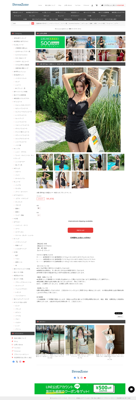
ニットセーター (20, 161)
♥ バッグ (118, 16)
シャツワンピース (20, 142)
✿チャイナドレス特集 (89, 12)
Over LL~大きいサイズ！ (23, 105)
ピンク (17, 306)
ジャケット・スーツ (21, 225)
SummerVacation (74, 23)
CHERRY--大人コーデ (22, 61)
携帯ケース (18, 262)
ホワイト (18, 312)
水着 (95, 23)
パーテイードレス (20, 78)
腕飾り (17, 208)
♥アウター (104, 16)
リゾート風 (64, 23)
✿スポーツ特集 (82, 19)
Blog (60, 5)
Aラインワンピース (21, 128)
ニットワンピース (20, 122)
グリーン (18, 329)
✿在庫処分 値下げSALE (32, 12)
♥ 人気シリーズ (46, 12)
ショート (18, 85)
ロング (17, 81)
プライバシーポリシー (21, 354)
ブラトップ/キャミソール (23, 282)
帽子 (16, 255)
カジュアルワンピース (22, 138)
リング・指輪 (19, 215)
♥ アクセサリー (75, 16)
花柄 (91, 23)
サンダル (18, 188)
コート (17, 228)
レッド (17, 326)
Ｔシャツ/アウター (21, 289)
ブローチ (18, 205)
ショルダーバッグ (20, 248)
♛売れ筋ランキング (18, 12)
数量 (38, 212)
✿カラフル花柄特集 (104, 12)
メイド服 (18, 145)
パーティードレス (54, 23)
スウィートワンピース (22, 135)
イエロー (18, 322)
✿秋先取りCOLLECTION (118, 12)
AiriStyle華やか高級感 (22, 65)
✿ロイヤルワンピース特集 (39, 19)
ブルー (17, 319)
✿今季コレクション (61, 12)
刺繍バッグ (18, 245)
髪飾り (17, 212)
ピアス (116, 23)
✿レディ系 (18, 165)
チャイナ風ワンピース (22, 132)
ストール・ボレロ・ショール (24, 235)
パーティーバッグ (20, 242)
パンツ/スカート (20, 295)
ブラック (18, 309)
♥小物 (25, 19)
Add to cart (80, 230)
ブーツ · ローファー (21, 192)
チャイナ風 (101, 23)
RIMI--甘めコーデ (20, 58)
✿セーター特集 (54, 19)
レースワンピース (20, 115)
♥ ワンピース (17, 16)
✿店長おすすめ (68, 19)
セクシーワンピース (21, 108)
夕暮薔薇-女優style (21, 48)
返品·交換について (50, 5)
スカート (18, 171)
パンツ (17, 175)
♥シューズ (61, 16)
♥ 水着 (89, 16)
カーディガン (19, 232)
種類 (38, 205)
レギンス (18, 292)
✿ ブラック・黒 (20, 88)
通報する (120, 316)
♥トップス (32, 16)
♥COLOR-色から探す (111, 19)
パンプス (18, 185)
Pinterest (86, 5)
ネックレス (18, 202)
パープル (18, 316)
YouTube (77, 5)
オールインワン (20, 178)
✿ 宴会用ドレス (75, 12)
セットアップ (19, 118)
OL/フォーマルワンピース (23, 112)
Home (40, 5)
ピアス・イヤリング (21, 198)
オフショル (85, 23)
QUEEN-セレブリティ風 (22, 51)
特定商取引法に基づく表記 (23, 357)
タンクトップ (19, 285)
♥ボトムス (46, 16)
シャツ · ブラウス (20, 152)
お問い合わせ (68, 5)
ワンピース (110, 23)
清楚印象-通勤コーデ (21, 68)
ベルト (17, 259)
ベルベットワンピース (22, 125)
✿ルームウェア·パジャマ (96, 19)
